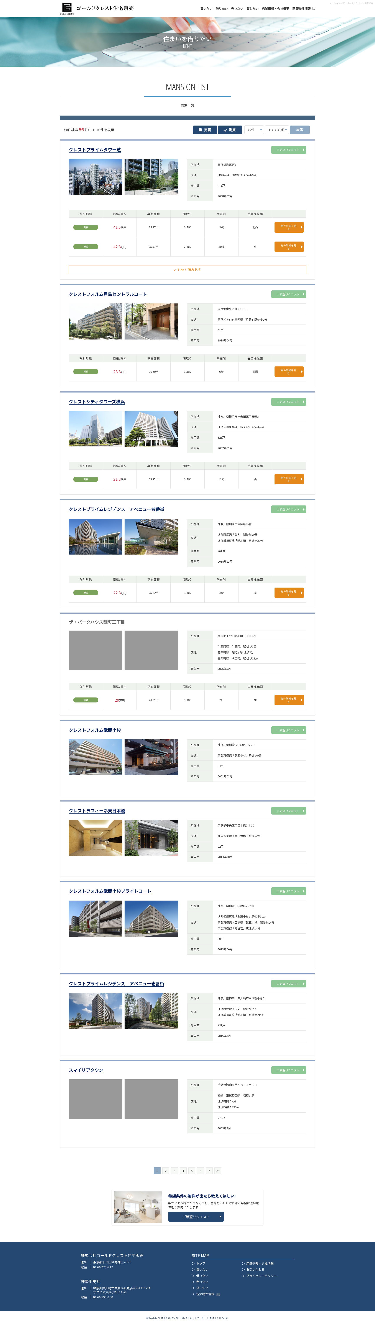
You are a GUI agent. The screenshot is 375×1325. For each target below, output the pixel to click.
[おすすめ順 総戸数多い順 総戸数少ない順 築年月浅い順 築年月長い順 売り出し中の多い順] (277, 129)
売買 (208, 129)
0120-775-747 (103, 1267)
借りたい (222, 9)
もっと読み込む (189, 269)
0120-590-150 (103, 1297)
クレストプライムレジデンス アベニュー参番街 (116, 509)
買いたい (206, 9)
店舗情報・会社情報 (260, 1263)
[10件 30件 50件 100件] (254, 129)
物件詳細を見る (289, 227)
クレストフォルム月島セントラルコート (108, 294)
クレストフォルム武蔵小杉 (95, 730)
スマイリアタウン (86, 1070)
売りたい (237, 9)
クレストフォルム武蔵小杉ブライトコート (110, 891)
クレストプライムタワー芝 (95, 150)
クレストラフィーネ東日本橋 (97, 811)
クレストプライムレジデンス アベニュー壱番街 (116, 984)
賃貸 (232, 129)
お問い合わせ (255, 1269)
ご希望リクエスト (288, 150)
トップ (200, 1263)
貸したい (253, 9)
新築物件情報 (302, 9)
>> (218, 1170)
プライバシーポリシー (261, 1276)
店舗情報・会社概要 (275, 9)
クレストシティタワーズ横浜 (97, 402)
